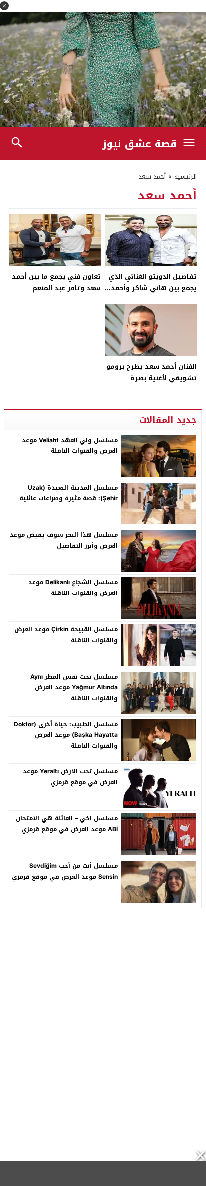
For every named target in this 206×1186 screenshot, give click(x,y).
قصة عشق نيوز (139, 143)
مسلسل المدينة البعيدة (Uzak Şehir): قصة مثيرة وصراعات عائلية (69, 493)
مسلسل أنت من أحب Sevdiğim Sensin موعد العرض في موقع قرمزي (65, 871)
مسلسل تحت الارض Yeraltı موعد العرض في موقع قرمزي (70, 777)
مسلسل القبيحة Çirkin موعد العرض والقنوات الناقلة (66, 635)
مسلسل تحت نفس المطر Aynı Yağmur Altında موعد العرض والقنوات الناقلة (74, 687)
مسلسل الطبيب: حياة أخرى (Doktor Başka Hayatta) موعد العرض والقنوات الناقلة (66, 735)
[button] (4, 5)
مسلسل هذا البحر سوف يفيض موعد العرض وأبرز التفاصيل (64, 540)
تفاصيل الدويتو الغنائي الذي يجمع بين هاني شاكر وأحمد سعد (152, 288)
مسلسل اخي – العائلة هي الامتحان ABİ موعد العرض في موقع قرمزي (67, 824)
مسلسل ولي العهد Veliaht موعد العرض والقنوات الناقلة (70, 446)
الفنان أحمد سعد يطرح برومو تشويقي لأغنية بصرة (151, 372)
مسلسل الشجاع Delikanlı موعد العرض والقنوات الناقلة (73, 587)
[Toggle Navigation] (192, 143)
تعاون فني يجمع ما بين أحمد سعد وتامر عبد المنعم (56, 282)
